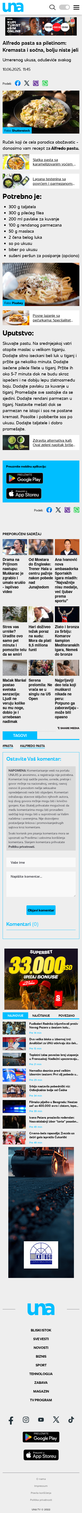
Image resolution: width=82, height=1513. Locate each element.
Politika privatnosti (41, 1499)
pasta (8, 745)
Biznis (41, 1356)
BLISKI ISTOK (41, 1330)
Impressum (41, 1485)
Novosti (41, 1347)
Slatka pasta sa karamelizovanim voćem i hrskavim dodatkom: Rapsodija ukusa (54, 166)
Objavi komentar (41, 910)
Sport (41, 1365)
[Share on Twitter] (27, 83)
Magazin (41, 1391)
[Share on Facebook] (18, 83)
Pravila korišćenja (41, 1492)
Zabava (41, 1382)
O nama (41, 1478)
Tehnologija (41, 1373)
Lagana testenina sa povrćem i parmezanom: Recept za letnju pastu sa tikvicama (53, 185)
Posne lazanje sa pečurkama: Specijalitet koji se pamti (52, 320)
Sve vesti (41, 1338)
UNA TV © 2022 (41, 1509)
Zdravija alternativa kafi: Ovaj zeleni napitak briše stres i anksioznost (53, 445)
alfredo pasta (33, 745)
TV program (41, 1400)
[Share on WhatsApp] (45, 83)
